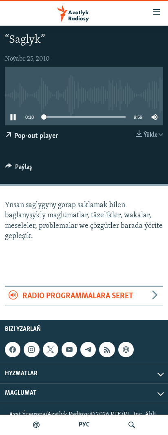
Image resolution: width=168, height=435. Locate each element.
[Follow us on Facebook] (12, 349)
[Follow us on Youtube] (69, 349)
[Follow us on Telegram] (88, 349)
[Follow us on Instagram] (31, 349)
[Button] (18, 169)
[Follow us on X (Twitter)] (50, 349)
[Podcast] (126, 349)
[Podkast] (36, 425)
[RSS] (107, 349)
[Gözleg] (131, 425)
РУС (84, 425)
